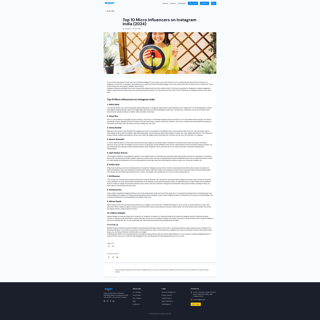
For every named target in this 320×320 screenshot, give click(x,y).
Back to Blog (110, 11)
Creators (173, 3)
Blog (213, 3)
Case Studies (182, 3)
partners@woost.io (199, 299)
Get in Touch (193, 3)
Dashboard (204, 3)
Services (165, 3)
